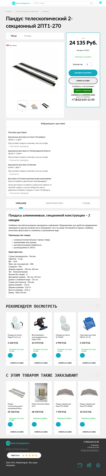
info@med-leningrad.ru (90, 450)
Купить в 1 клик (83, 81)
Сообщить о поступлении (83, 86)
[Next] (98, 306)
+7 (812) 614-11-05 (83, 100)
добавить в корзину (83, 73)
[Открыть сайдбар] (6, 3)
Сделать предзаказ (83, 91)
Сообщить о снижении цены (83, 95)
